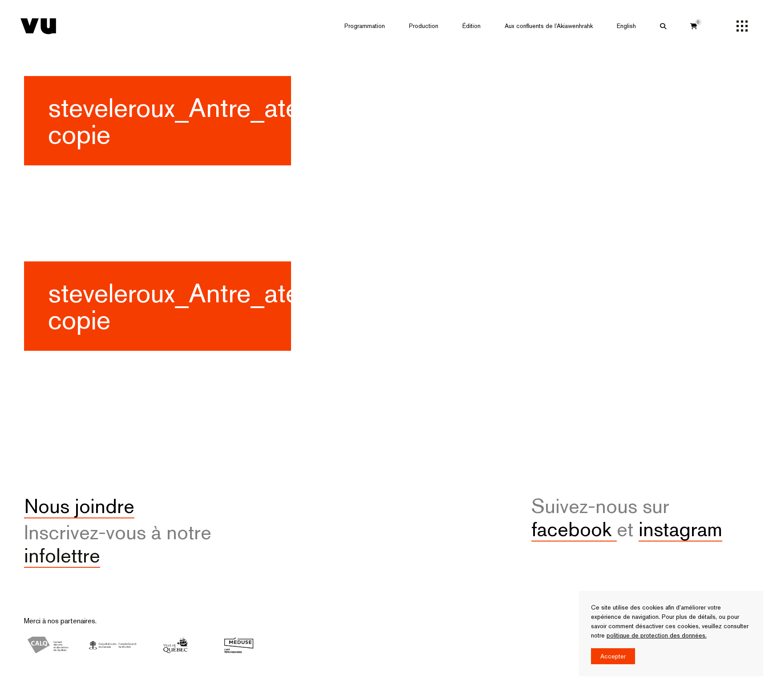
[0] (693, 26)
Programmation (364, 25)
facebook (574, 529)
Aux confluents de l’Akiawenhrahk (549, 25)
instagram (680, 529)
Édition (471, 25)
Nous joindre (79, 506)
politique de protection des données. (657, 635)
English (626, 25)
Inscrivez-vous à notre (117, 544)
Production (423, 25)
